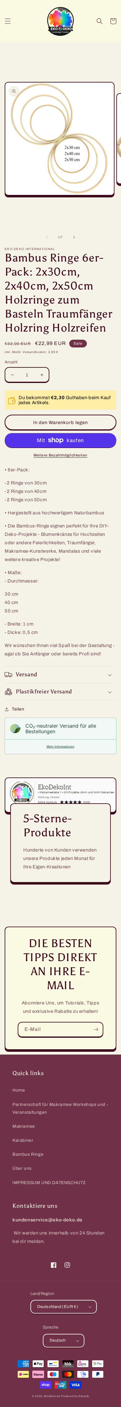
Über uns (22, 1168)
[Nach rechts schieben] (74, 237)
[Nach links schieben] (47, 237)
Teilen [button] (18, 709)
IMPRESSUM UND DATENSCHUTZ (49, 1182)
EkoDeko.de (52, 1396)
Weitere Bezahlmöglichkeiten (60, 455)
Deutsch (58, 1340)
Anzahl (11, 362)
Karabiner (22, 1140)
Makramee (23, 1126)
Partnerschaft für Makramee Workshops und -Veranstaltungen (60, 1108)
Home (18, 1090)
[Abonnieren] (96, 1029)
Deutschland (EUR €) (57, 1307)
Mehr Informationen (60, 746)
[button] (8, 21)
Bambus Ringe (27, 1154)
